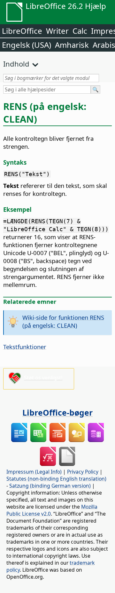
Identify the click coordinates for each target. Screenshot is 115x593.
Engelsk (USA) (26, 44)
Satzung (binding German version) (50, 485)
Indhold (16, 63)
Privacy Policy (82, 471)
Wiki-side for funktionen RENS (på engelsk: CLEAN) (63, 321)
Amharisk (72, 44)
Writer (57, 30)
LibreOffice (22, 30)
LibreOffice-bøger (57, 412)
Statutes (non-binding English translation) (56, 478)
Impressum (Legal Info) (34, 471)
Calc (80, 30)
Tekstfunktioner (24, 347)
